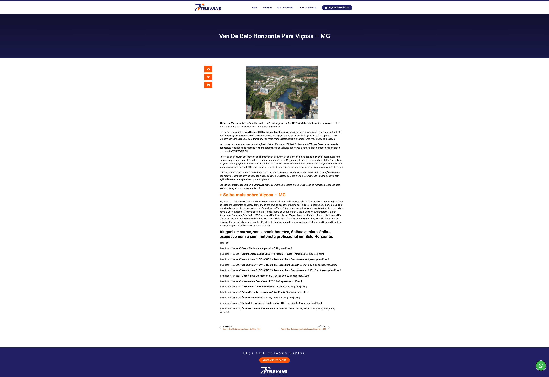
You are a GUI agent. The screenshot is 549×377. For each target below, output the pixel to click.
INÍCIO (254, 8)
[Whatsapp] (541, 366)
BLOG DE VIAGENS (285, 8)
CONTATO (267, 8)
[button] (208, 69)
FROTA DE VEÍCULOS (307, 8)
